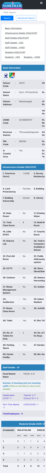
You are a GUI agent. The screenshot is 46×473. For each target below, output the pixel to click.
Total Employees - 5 (13, 413)
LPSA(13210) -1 (31, 404)
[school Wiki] (6, 75)
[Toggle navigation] (41, 3)
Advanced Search (26, 18)
